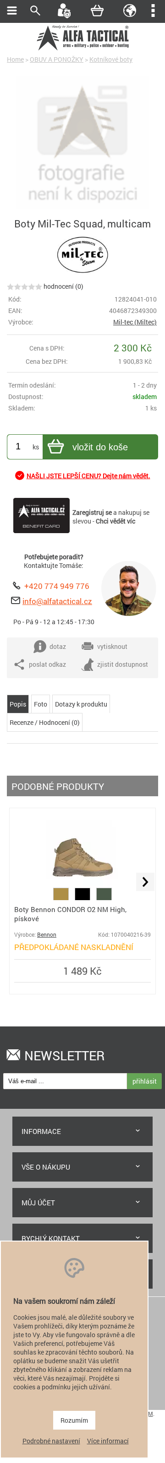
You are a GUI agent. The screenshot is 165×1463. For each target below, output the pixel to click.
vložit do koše (100, 447)
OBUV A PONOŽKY (56, 59)
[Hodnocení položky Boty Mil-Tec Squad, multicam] (24, 286)
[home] (82, 49)
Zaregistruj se (92, 512)
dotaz (58, 646)
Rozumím (74, 1420)
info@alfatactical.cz (57, 601)
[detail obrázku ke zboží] (82, 143)
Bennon (46, 934)
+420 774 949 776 (56, 586)
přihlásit (144, 1081)
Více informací (108, 1440)
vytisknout (112, 646)
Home (15, 59)
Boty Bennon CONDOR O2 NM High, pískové (70, 914)
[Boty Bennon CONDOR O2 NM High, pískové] (82, 883)
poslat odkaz (47, 664)
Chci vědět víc (115, 521)
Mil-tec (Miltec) (135, 322)
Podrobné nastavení (51, 1440)
